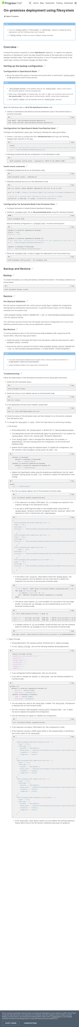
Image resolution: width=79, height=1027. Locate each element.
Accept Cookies (10, 1023)
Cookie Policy (56, 1017)
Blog (42, 3)
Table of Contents (12, 16)
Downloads (68, 3)
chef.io (36, 3)
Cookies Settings (30, 1023)
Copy (72, 117)
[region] (39, 1018)
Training (59, 3)
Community (50, 3)
